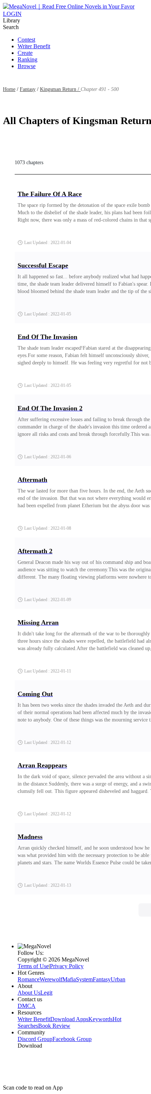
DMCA (27, 1006)
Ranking (27, 59)
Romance (29, 979)
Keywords (100, 1019)
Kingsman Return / (60, 89)
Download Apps (69, 1019)
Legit (46, 992)
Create (25, 53)
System (84, 979)
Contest (26, 39)
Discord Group (35, 1039)
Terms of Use (33, 966)
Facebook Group (72, 1039)
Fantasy (28, 89)
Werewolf (51, 979)
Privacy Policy (67, 966)
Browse (27, 66)
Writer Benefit (34, 46)
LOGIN (12, 14)
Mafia (69, 979)
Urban (118, 979)
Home (9, 89)
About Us (29, 992)
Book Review (54, 1026)
